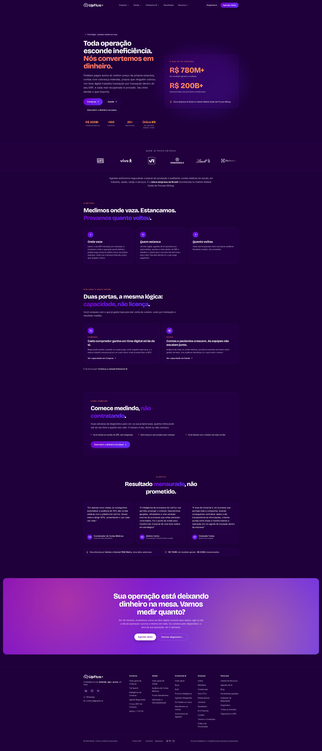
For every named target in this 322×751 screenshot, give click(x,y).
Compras (123, 5)
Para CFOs (202, 694)
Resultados (169, 5)
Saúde (136, 5)
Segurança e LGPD (228, 714)
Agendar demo (229, 5)
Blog (222, 689)
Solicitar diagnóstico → (172, 637)
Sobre (200, 681)
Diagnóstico (212, 5)
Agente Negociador (137, 700)
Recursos (182, 5)
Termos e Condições (206, 719)
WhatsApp (90, 697)
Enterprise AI (151, 5)
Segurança (159, 741)
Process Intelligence (183, 694)
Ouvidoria (149, 741)
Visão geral (179, 681)
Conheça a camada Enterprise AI (112, 369)
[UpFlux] (93, 5)
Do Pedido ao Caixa (183, 702)
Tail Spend (133, 688)
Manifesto (202, 685)
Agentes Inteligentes (183, 698)
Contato (201, 715)
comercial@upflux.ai (94, 701)
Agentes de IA (226, 685)
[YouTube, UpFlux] (98, 690)
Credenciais (203, 689)
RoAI (177, 689)
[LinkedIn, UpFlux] (86, 690)
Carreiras (201, 702)
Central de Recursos (229, 681)
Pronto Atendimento (160, 695)
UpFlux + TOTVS (136, 711)
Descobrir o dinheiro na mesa (101, 110)
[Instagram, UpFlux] (92, 690)
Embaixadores (204, 698)
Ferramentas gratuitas (229, 694)
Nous (177, 685)
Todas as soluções (228, 709)
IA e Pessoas (203, 711)
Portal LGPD (136, 741)
